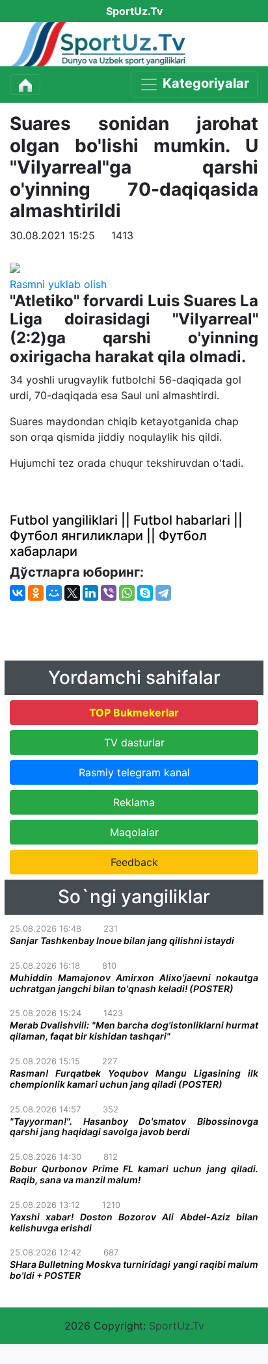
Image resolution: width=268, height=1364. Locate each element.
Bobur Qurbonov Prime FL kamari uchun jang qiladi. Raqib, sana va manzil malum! (134, 1174)
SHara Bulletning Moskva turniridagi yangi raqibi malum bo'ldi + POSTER (134, 1270)
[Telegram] (163, 593)
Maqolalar (134, 832)
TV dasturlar (134, 742)
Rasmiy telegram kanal (134, 772)
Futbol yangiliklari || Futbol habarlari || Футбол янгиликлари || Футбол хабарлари (126, 535)
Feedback (134, 862)
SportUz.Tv (176, 1325)
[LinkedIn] (90, 593)
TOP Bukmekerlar (134, 712)
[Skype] (145, 593)
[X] (72, 593)
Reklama (134, 802)
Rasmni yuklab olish (58, 284)
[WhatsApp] (127, 593)
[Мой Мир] (54, 593)
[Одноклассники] (36, 593)
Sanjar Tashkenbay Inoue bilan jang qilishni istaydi (122, 940)
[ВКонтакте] (17, 593)
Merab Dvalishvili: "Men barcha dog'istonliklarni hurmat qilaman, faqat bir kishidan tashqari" (134, 1030)
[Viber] (108, 593)
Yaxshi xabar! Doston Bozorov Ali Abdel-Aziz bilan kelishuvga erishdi (134, 1222)
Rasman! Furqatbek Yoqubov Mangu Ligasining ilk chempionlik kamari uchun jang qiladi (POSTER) (134, 1079)
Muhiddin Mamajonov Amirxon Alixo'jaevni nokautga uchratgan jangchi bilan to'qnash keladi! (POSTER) (134, 983)
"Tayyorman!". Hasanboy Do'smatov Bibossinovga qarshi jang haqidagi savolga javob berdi (134, 1127)
